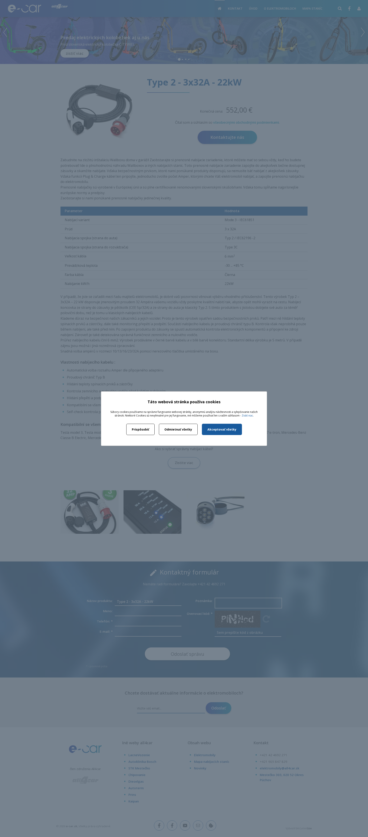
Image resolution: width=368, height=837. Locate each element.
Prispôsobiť (140, 429)
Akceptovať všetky (221, 429)
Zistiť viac (247, 415)
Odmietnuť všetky (178, 429)
